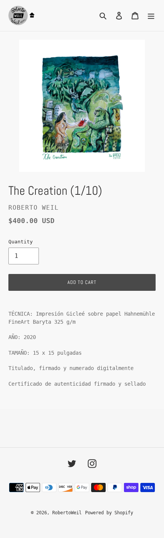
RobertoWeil (67, 512)
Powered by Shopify (109, 512)
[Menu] (151, 15)
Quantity (20, 242)
